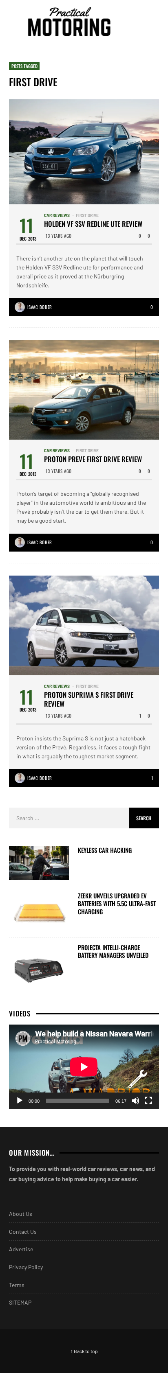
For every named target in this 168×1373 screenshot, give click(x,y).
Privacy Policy (26, 1267)
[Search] (151, 21)
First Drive (87, 215)
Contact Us (23, 1231)
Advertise (21, 1249)
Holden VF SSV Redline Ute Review (93, 223)
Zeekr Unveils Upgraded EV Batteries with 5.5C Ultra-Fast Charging (117, 904)
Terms (16, 1284)
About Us (20, 1213)
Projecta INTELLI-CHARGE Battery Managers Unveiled (113, 951)
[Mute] (135, 1101)
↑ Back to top (84, 1351)
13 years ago (59, 235)
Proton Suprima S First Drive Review (88, 699)
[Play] (19, 1101)
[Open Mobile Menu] (137, 21)
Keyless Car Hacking (105, 850)
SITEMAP (20, 1302)
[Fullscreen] (148, 1101)
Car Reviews (57, 215)
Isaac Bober (39, 307)
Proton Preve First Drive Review (93, 459)
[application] (84, 1067)
